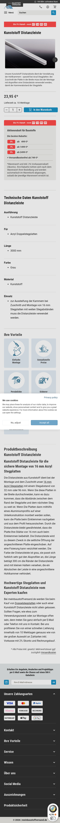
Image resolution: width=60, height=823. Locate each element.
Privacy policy (51, 397)
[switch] (53, 818)
